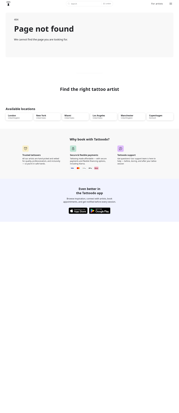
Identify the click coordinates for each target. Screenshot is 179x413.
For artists (157, 3)
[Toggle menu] (170, 3)
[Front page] (8, 3)
